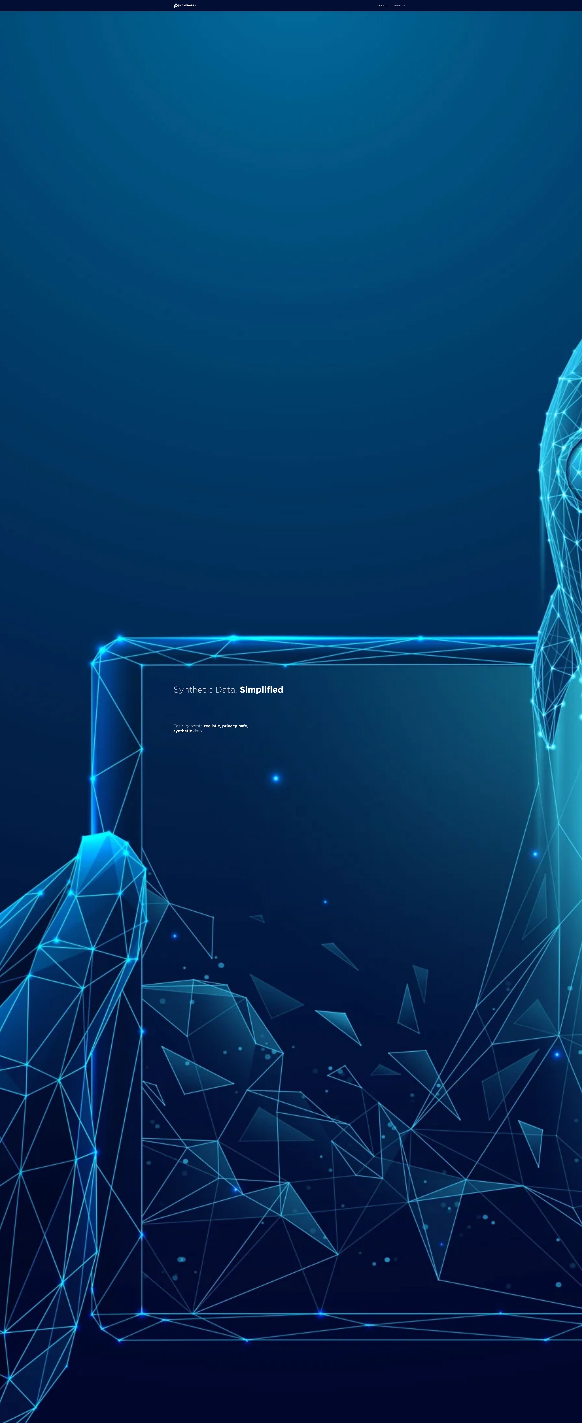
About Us (383, 5)
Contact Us (399, 5)
